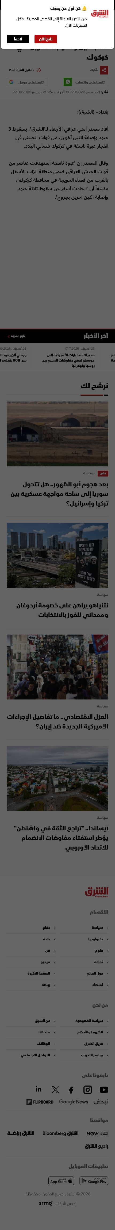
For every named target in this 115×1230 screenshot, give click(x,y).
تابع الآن (46, 39)
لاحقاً (18, 39)
